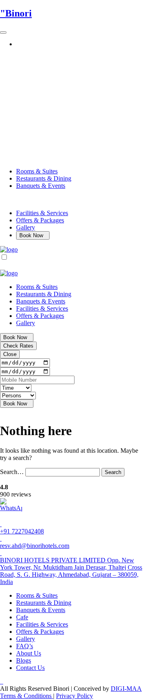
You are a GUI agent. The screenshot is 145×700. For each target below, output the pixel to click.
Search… (12, 471)
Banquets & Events (40, 185)
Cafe (22, 617)
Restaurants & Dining (43, 178)
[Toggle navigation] (3, 32)
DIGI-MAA (126, 688)
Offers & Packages (40, 220)
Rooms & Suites (37, 171)
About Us (28, 653)
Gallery (25, 227)
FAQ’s (24, 646)
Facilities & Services (42, 213)
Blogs (23, 660)
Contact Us (30, 667)
